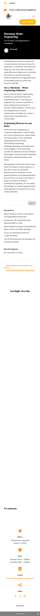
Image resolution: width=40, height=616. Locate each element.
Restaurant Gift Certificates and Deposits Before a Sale (18, 320)
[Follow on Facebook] (15, 596)
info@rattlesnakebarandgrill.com (20, 578)
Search (32, 203)
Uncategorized (21, 41)
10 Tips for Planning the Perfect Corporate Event (18, 449)
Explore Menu (27, 22)
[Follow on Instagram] (24, 596)
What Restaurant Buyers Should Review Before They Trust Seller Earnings (18, 379)
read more (10, 344)
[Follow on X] (20, 596)
